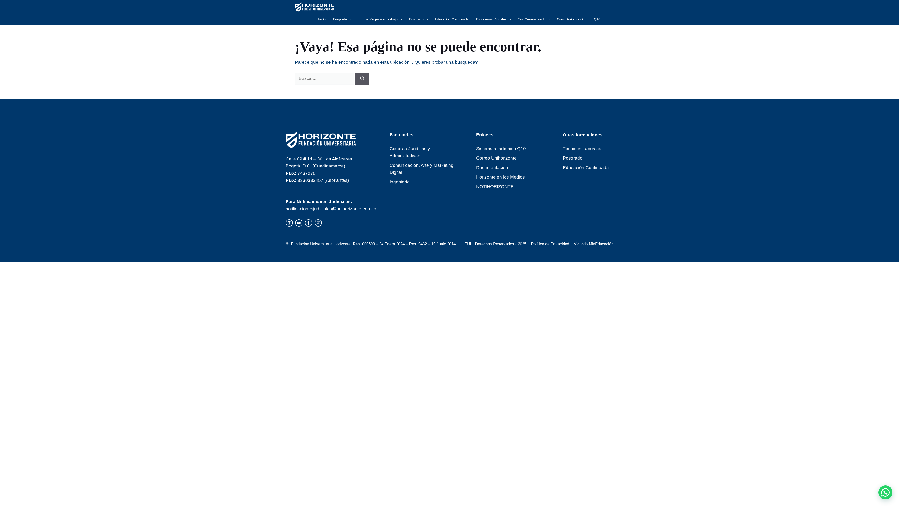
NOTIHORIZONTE (495, 186)
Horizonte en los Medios (500, 177)
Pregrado (340, 19)
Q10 (597, 19)
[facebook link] (308, 223)
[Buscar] (362, 79)
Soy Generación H (531, 19)
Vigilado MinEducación (593, 244)
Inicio (322, 19)
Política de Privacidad (550, 244)
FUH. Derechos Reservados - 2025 (495, 244)
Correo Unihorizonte (496, 158)
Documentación (492, 167)
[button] (885, 492)
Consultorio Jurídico (571, 19)
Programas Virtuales (491, 19)
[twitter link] (298, 223)
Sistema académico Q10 (501, 148)
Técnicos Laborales (583, 148)
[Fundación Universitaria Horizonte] (314, 7)
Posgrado (416, 19)
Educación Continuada (452, 19)
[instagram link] (289, 223)
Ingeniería (400, 181)
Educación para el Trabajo (378, 19)
